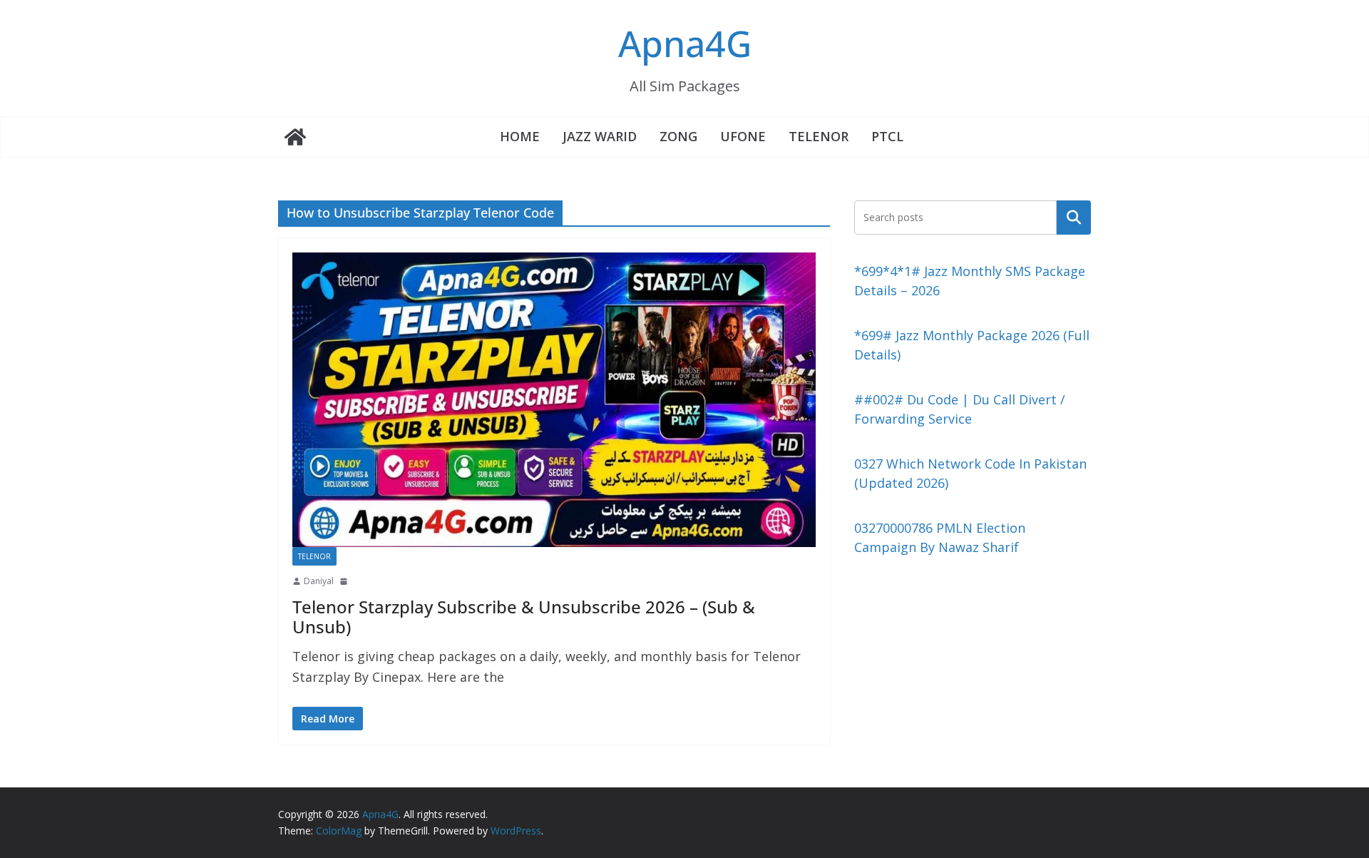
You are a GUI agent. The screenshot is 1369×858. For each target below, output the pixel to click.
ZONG (678, 136)
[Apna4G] (295, 137)
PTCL (887, 136)
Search (1074, 217)
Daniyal (319, 581)
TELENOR (818, 136)
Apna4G (685, 43)
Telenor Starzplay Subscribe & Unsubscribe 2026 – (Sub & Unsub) (523, 617)
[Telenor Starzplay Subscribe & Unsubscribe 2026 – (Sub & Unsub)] (554, 399)
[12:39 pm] (345, 581)
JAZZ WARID (600, 136)
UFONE (743, 136)
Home (520, 136)
